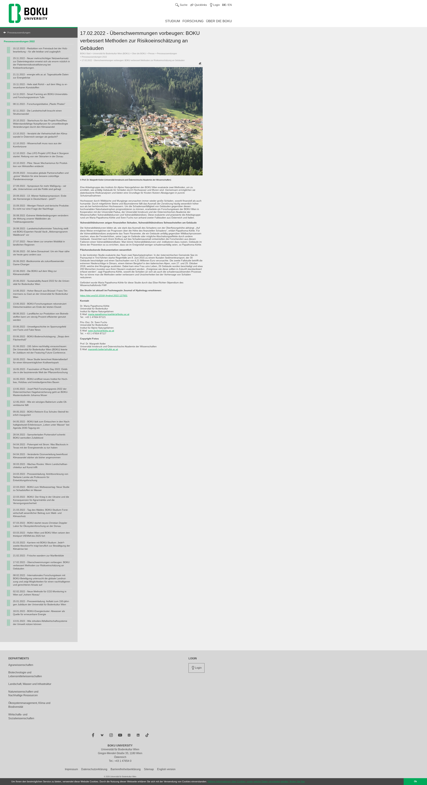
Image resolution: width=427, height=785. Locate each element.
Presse (151, 53)
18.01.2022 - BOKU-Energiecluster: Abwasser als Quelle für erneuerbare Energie (39, 613)
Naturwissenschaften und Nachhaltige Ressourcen (23, 693)
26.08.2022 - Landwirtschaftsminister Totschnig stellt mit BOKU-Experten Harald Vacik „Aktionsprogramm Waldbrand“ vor (40, 231)
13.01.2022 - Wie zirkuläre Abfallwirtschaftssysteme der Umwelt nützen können (40, 622)
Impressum (71, 769)
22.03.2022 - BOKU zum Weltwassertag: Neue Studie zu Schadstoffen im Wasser (41, 488)
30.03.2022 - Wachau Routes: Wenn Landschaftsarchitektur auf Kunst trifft (40, 466)
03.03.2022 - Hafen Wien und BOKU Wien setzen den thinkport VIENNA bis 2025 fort (41, 534)
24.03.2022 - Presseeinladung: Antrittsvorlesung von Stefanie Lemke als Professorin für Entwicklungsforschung (40, 477)
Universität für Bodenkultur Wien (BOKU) (111, 53)
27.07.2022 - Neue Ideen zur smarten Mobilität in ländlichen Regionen (39, 243)
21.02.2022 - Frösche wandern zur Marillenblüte (38, 555)
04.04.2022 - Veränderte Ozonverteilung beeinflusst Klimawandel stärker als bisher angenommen (40, 456)
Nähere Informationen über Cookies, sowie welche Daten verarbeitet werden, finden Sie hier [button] (256, 781)
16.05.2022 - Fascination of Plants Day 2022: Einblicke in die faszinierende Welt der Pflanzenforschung (40, 371)
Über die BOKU (139, 53)
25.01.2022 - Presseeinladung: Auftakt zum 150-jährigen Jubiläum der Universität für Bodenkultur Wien (41, 603)
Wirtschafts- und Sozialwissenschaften (21, 716)
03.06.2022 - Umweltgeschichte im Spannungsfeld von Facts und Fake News (39, 328)
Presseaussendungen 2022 (19, 41)
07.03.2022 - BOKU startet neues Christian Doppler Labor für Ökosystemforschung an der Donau (40, 524)
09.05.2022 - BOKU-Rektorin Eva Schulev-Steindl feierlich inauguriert (41, 413)
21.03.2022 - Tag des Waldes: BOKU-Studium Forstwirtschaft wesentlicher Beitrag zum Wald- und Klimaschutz (40, 512)
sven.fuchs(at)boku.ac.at (101, 330)
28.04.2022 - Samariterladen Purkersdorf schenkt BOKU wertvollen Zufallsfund (39, 436)
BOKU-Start (85, 53)
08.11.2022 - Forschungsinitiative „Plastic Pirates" (39, 104)
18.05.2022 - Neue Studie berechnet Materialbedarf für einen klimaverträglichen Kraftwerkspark (40, 361)
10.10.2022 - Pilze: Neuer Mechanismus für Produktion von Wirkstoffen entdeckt (40, 165)
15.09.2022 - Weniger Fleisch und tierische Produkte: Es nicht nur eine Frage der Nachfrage (41, 207)
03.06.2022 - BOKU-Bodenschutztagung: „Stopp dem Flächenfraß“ (41, 338)
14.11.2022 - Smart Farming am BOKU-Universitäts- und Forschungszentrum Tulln (40, 96)
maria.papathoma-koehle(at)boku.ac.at (108, 314)
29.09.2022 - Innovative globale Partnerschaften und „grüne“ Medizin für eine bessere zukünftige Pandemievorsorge (41, 176)
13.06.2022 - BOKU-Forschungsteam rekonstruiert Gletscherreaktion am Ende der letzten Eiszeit (39, 305)
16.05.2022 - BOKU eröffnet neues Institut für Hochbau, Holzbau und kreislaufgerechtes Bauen (40, 380)
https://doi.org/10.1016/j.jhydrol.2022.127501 (103, 295)
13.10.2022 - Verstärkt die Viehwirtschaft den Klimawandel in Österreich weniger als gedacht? (40, 135)
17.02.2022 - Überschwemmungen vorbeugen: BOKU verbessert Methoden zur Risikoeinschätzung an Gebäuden (41, 565)
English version (166, 769)
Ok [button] (415, 781)
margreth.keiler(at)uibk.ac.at (103, 349)
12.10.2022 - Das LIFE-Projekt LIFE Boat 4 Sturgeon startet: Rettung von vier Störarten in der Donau (41, 155)
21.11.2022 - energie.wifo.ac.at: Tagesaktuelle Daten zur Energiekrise (41, 76)
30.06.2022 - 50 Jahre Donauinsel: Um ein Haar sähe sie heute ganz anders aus (41, 253)
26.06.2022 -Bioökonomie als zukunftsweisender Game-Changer (38, 263)
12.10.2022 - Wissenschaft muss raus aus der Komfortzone (37, 145)
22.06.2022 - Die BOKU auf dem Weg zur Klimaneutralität (35, 273)
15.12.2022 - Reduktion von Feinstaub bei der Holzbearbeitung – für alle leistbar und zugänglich (40, 50)
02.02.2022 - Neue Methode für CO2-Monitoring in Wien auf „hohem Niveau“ (39, 593)
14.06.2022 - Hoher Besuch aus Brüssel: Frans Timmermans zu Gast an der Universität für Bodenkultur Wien (40, 293)
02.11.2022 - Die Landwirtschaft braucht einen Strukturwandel (37, 112)
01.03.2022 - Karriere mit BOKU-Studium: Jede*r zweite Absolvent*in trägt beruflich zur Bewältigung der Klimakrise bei (41, 545)
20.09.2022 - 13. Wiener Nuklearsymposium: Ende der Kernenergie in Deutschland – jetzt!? (39, 197)
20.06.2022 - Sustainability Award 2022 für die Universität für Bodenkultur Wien (41, 282)
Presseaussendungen (18, 32)
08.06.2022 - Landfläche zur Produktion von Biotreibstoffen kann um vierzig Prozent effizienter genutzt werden (41, 316)
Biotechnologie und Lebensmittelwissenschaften (25, 674)
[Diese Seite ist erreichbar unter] (200, 64)
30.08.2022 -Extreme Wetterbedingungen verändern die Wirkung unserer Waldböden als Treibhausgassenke (40, 218)
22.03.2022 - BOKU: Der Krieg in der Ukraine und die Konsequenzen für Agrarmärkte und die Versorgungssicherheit (41, 499)
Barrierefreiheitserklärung (126, 769)
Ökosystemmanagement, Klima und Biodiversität (29, 705)
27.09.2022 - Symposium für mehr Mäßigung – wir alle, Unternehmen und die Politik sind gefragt (39, 187)
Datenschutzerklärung (94, 769)
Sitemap (149, 769)
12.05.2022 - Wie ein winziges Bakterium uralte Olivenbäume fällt (40, 403)
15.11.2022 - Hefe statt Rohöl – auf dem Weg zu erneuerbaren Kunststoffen (40, 86)
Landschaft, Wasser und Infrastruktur (29, 684)
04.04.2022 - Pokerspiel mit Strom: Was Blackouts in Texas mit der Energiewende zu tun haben (40, 446)
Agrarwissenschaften (20, 665)
